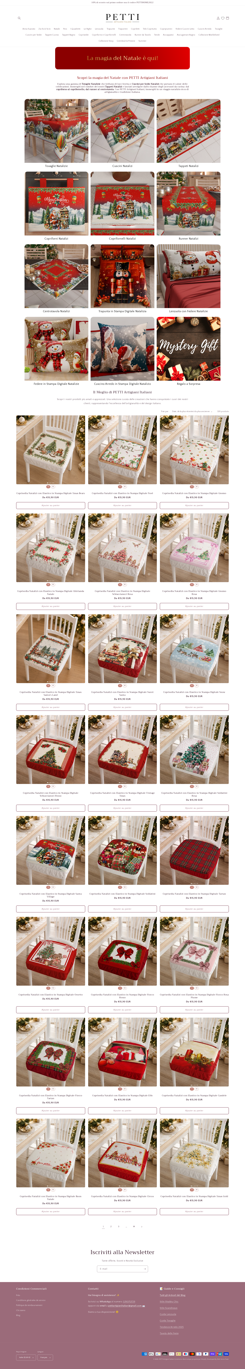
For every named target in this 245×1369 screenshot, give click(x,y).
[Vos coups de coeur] (222, 18)
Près (18, 1295)
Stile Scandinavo (169, 1308)
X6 (53, 486)
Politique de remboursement (29, 1305)
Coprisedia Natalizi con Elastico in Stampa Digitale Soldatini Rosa (194, 794)
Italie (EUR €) (24, 1357)
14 (134, 1226)
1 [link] (103, 1226)
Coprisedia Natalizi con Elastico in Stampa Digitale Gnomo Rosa (194, 593)
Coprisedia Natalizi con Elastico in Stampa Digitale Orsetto (51, 994)
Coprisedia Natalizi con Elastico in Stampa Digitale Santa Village (51, 895)
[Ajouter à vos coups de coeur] (81, 418)
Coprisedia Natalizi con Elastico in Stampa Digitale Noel (122, 493)
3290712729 (129, 1301)
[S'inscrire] (145, 1269)
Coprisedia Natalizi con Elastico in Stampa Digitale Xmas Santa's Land (51, 694)
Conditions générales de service (31, 1300)
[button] (19, 18)
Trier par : (165, 411)
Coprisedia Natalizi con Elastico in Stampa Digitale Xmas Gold (194, 1196)
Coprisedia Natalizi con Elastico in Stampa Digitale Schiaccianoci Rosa (122, 593)
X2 (48, 486)
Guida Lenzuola (168, 1314)
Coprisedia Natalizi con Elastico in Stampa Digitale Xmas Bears (50, 493)
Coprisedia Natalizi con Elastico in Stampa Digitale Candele (194, 1095)
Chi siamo (20, 1310)
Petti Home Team (223, 1359)
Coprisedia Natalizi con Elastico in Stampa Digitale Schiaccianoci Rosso (50, 794)
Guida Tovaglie (167, 1320)
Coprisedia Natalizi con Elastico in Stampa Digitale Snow (194, 692)
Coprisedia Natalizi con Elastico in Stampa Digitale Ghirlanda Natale (50, 593)
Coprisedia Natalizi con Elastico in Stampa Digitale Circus (122, 1196)
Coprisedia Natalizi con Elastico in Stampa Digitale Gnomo (194, 493)
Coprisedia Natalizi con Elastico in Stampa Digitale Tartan (194, 893)
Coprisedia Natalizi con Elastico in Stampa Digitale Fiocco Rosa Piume (194, 996)
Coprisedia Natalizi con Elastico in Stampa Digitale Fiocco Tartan (50, 1097)
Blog (18, 1315)
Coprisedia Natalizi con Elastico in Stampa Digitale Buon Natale (51, 1198)
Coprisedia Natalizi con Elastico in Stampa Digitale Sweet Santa (122, 694)
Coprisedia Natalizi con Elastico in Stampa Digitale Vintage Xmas (122, 794)
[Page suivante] (142, 1227)
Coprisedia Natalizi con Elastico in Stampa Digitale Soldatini (122, 893)
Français (43, 1357)
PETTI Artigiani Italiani (166, 1359)
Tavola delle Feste (169, 1333)
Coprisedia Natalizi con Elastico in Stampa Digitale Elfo (122, 1095)
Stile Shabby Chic (169, 1301)
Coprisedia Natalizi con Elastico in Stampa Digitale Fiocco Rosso (122, 996)
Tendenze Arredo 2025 (172, 1327)
